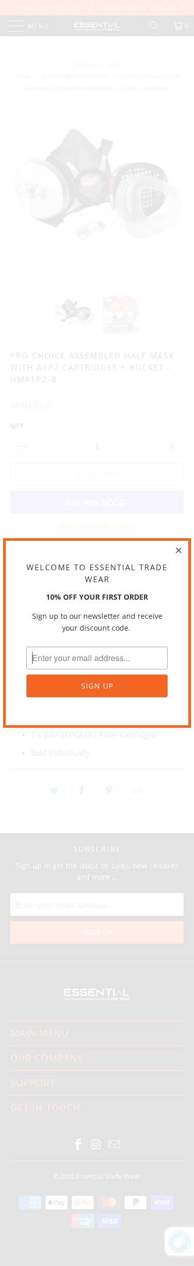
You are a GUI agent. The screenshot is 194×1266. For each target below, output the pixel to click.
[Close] (179, 550)
